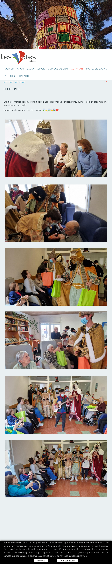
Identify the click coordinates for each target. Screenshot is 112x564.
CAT (106, 82)
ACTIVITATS (8, 82)
